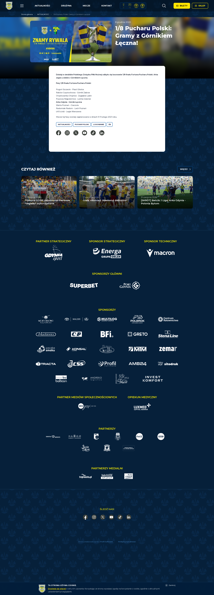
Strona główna (27, 14)
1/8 (109, 124)
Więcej (183, 169)
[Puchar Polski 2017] (130, 5)
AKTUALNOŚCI (42, 6)
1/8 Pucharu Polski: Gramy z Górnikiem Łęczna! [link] (71, 14)
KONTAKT (106, 6)
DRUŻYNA (66, 6)
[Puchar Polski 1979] (123, 5)
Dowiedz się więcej (57, 589)
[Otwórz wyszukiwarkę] (164, 6)
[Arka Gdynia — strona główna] (9, 6)
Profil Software (106, 542)
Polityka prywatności (127, 542)
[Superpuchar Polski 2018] (142, 5)
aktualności (64, 124)
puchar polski (82, 124)
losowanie (98, 124)
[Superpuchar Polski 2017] (136, 5)
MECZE (86, 6)
